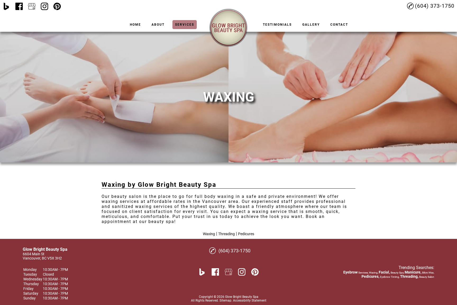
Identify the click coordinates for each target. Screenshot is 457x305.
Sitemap (225, 300)
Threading (226, 234)
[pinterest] (57, 6)
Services (184, 24)
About (158, 24)
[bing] (6, 6)
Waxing (209, 234)
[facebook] (19, 6)
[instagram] (44, 6)
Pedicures (246, 234)
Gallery (311, 24)
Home (135, 24)
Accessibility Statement (249, 300)
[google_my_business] (31, 6)
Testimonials (277, 24)
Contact (339, 24)
